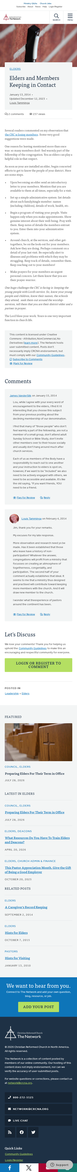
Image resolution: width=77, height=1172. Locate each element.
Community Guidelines (50, 355)
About (30, 7)
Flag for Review (26, 497)
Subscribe (20, 7)
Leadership (12, 693)
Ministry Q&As (30, 4)
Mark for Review (22, 363)
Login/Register (55, 7)
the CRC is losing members (21, 134)
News (37, 7)
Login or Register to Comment (38, 664)
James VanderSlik (20, 395)
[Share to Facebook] (9, 1167)
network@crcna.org (20, 1083)
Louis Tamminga (20, 103)
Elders (15, 69)
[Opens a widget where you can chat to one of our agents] (59, 1165)
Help (44, 7)
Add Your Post (38, 1007)
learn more (31, 342)
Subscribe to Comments (27, 359)
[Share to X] (29, 1167)
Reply (47, 497)
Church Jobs (45, 4)
